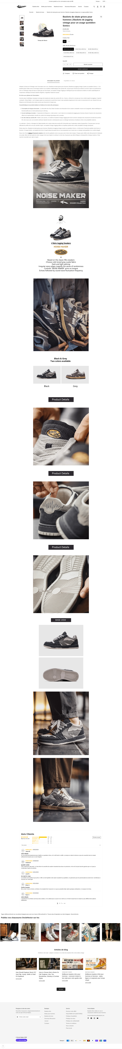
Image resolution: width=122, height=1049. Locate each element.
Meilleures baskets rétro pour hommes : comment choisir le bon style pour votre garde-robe (72, 976)
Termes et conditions (71, 1023)
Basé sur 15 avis (25, 838)
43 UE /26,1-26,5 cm (93, 52)
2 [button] (59, 903)
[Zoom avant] (56, 18)
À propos (86, 6)
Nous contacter (70, 1025)
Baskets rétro (36, 6)
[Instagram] (94, 1018)
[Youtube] (97, 1018)
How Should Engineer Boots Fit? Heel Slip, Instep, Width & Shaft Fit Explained (26, 974)
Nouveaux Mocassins (70, 6)
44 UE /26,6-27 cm (68, 56)
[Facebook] (91, 1018)
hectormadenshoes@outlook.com (95, 1015)
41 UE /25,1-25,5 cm (69, 52)
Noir (65, 41)
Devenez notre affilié (71, 1011)
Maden (30, 133)
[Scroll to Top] (119, 1041)
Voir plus (61, 989)
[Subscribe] (40, 1017)
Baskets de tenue (58, 6)
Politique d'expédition (71, 1016)
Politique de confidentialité (72, 1021)
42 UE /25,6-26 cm (81, 52)
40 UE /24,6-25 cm (93, 49)
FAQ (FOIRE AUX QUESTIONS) (74, 1013)
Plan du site (69, 1028)
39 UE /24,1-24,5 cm (80, 49)
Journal (80, 6)
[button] (104, 6)
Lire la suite (19, 978)
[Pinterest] (88, 1018)
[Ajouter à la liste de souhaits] (101, 16)
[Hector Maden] (21, 6)
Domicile (31, 12)
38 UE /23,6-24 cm (68, 49)
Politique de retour (70, 1018)
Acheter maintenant (83, 69)
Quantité (65, 61)
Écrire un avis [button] (96, 837)
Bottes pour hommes (46, 6)
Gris (69, 41)
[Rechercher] (94, 6)
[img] (29, 849)
